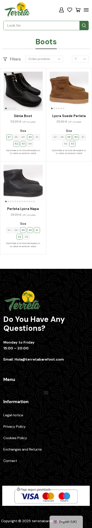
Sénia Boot (23, 116)
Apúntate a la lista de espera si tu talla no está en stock (23, 152)
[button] (61, 9)
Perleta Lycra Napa (23, 209)
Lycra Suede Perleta (69, 116)
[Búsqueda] (83, 25)
